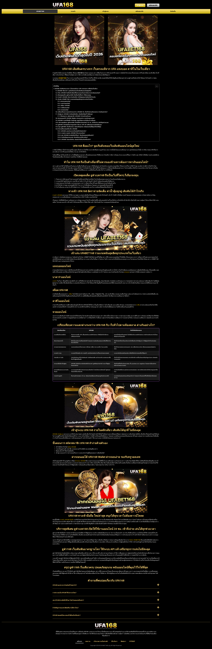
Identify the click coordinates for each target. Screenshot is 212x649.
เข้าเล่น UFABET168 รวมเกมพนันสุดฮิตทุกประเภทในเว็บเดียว (75, 99)
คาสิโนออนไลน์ (65, 108)
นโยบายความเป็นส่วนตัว (101, 641)
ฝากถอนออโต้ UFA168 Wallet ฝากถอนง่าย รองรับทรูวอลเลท (76, 118)
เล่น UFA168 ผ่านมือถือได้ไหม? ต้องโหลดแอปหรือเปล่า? (77, 135)
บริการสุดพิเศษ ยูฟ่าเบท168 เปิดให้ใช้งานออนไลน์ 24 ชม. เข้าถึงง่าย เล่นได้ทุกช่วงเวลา (83, 123)
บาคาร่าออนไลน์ (65, 103)
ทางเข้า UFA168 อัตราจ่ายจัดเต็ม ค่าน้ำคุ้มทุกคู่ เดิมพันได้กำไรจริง (77, 97)
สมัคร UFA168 (72, 447)
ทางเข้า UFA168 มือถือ (66, 520)
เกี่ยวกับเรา (114, 641)
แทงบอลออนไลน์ (65, 101)
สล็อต (70, 294)
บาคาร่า (55, 281)
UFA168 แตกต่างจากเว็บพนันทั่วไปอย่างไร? (73, 131)
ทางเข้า (73, 11)
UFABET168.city (105, 646)
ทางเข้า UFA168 (57, 195)
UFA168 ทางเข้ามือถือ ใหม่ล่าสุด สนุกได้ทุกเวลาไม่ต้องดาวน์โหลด (76, 120)
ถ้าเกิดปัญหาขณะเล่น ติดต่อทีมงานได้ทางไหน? (74, 137)
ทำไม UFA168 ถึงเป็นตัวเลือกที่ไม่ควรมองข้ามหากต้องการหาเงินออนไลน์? (79, 93)
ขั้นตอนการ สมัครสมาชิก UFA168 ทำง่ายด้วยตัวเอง (76, 116)
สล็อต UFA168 (65, 106)
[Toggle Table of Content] (156, 86)
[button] (106, 586)
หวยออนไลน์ (64, 110)
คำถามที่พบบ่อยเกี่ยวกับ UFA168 (67, 129)
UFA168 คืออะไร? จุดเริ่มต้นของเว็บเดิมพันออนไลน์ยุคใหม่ (74, 91)
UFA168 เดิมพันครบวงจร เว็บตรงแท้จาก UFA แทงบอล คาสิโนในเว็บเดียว (76, 89)
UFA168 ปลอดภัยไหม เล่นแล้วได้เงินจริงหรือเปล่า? (76, 139)
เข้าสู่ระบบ (105, 11)
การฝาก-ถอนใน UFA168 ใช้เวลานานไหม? (73, 133)
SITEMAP (132, 641)
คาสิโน (138, 305)
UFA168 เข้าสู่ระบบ (58, 434)
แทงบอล (126, 272)
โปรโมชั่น (173, 11)
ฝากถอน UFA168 (80, 461)
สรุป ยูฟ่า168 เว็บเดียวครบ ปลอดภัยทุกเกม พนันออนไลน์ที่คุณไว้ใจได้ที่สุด (79, 127)
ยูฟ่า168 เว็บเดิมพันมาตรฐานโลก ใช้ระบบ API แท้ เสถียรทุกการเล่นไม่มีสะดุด (80, 125)
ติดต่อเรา (123, 641)
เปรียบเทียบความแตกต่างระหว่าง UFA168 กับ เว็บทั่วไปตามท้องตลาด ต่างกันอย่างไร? (83, 112)
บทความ (87, 641)
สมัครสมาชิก (139, 11)
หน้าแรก (79, 641)
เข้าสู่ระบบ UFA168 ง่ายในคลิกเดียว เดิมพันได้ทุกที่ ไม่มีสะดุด (75, 114)
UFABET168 (40, 11)
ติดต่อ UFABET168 (135, 540)
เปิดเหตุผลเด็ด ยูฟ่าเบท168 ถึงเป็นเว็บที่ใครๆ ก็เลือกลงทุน (74, 95)
